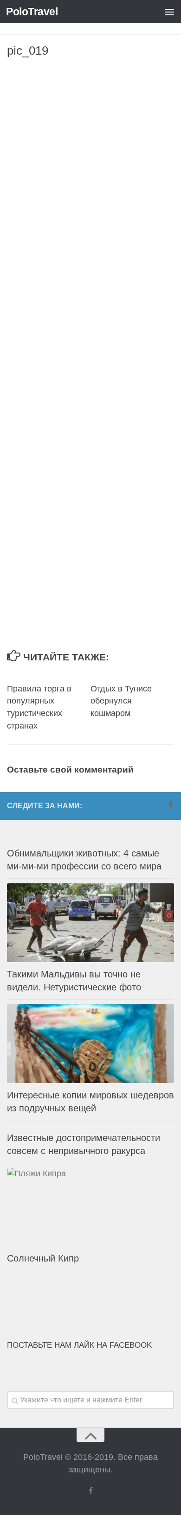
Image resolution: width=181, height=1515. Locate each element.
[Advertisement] (90, 157)
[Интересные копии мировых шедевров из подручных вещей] (90, 1043)
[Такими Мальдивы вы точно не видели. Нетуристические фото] (90, 922)
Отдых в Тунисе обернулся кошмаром (121, 701)
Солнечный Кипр (43, 1258)
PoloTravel (32, 12)
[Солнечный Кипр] (90, 1207)
